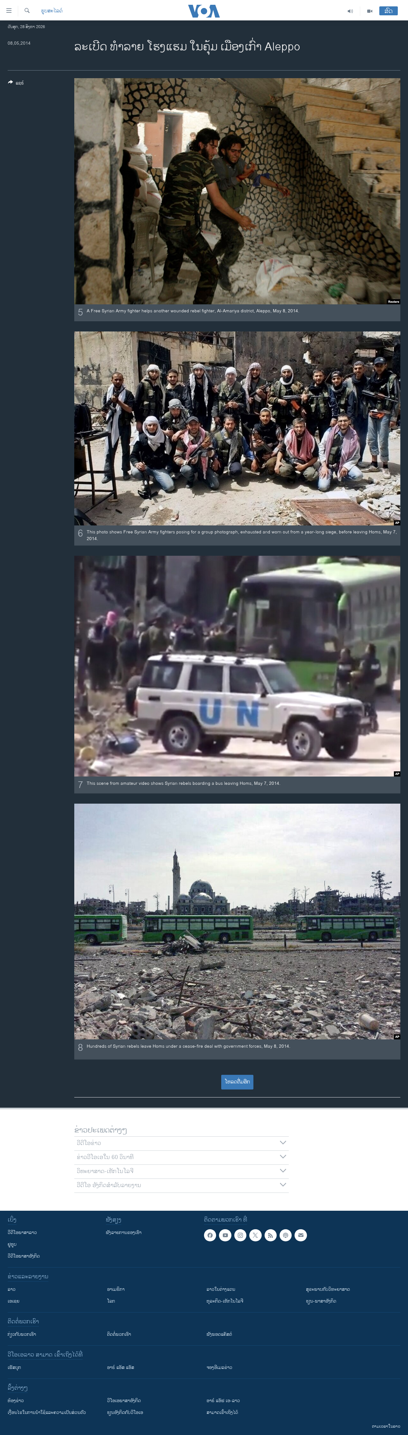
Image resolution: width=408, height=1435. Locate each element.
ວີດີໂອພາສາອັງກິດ (24, 1256)
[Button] (16, 84)
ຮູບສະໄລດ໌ (51, 11)
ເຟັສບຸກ (14, 1367)
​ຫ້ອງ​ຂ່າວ (16, 1400)
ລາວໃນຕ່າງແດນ (221, 1289)
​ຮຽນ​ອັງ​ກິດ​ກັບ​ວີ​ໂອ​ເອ (125, 1412)
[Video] (369, 11)
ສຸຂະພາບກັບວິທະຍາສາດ (328, 1289)
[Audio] (350, 11)
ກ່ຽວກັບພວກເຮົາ (22, 1334)
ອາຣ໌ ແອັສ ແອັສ (120, 1367)
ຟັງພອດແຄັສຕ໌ (219, 1334)
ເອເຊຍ (13, 1301)
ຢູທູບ (12, 1244)
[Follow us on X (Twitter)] (255, 1235)
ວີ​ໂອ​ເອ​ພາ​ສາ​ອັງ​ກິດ (124, 1400)
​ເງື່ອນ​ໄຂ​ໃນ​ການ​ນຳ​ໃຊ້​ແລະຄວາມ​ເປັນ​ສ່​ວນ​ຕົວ (47, 1412)
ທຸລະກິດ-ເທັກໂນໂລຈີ (225, 1301)
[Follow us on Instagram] (240, 1235)
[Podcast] (286, 1235)
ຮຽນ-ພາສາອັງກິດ (321, 1301)
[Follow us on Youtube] (225, 1235)
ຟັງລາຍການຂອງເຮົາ (124, 1232)
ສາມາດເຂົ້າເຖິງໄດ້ (222, 1412)
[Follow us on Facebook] (210, 1235)
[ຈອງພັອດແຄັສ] (301, 1235)
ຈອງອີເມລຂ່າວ (219, 1367)
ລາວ (12, 1289)
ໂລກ (111, 1301)
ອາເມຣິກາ (116, 1289)
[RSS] (271, 1235)
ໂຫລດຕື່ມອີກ (237, 1082)
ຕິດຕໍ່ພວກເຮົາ (119, 1334)
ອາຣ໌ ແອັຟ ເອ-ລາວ (223, 1400)
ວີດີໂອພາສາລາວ (22, 1232)
